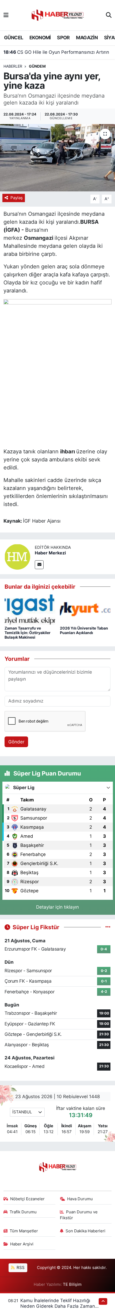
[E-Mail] (39, 564)
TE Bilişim (72, 1284)
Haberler (12, 66)
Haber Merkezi (50, 552)
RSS (20, 1267)
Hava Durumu (80, 1199)
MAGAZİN (87, 37)
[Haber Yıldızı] (57, 15)
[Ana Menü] (6, 15)
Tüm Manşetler (24, 1231)
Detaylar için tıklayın (57, 907)
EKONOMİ (40, 37)
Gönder (16, 741)
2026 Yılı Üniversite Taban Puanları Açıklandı (84, 630)
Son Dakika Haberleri (85, 1231)
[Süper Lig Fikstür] (107, 927)
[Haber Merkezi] (17, 556)
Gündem (37, 66)
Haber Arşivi (21, 1244)
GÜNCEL (13, 37)
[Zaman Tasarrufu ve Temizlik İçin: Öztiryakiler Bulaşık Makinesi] (30, 609)
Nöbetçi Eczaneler (27, 1199)
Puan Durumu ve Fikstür (79, 1215)
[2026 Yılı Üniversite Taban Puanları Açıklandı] (85, 609)
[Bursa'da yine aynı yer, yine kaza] (57, 157)
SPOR (63, 37)
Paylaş (16, 197)
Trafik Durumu (23, 1212)
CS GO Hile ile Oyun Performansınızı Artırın (56, 52)
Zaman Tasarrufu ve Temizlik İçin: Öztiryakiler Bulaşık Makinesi (28, 632)
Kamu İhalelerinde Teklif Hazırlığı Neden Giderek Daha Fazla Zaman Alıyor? (57, 1306)
